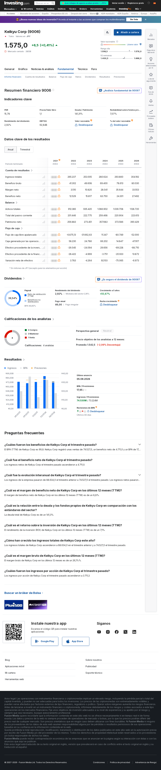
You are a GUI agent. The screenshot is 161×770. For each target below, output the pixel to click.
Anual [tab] (10, 149)
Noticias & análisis (42, 69)
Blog (7, 660)
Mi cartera (10, 672)
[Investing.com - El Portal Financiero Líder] (16, 3)
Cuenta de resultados (35, 77)
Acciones (11, 14)
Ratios (78, 77)
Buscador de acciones (29, 14)
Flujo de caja (66, 77)
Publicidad (91, 666)
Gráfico (23, 69)
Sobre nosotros (94, 660)
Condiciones (99, 762)
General (9, 69)
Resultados (105, 77)
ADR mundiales (108, 14)
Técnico (83, 69)
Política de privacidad (120, 762)
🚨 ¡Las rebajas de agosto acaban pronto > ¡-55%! (84, 3)
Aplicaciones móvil (14, 666)
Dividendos (90, 77)
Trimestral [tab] (25, 149)
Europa (144, 14)
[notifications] (149, 2)
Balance (52, 77)
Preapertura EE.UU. (59, 14)
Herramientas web (14, 679)
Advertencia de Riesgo (145, 762)
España (45, 14)
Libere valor (132, 44)
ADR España (122, 14)
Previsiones (119, 77)
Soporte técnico (94, 672)
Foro (94, 69)
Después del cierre (79, 14)
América (134, 14)
